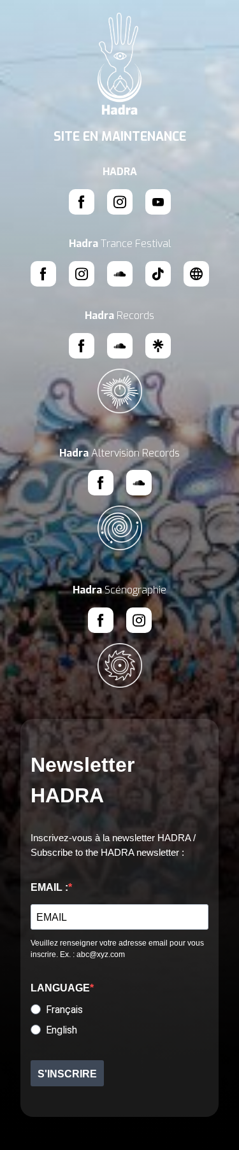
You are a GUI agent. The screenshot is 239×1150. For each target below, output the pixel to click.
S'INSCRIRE (67, 1073)
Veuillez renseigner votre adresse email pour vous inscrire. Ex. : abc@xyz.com (117, 949)
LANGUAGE (60, 988)
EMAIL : (49, 887)
